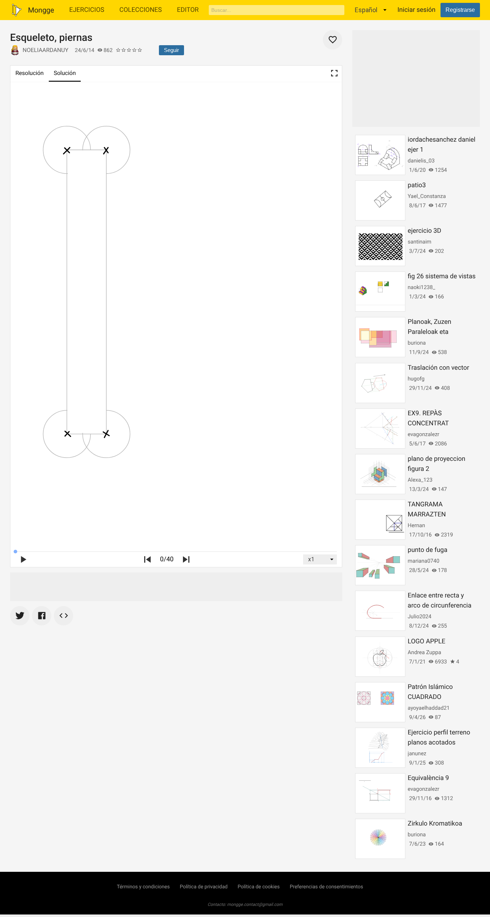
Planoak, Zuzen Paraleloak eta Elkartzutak (429, 332)
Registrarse (460, 10)
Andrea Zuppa (424, 652)
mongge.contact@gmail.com (255, 904)
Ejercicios (86, 10)
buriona (417, 343)
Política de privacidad (203, 887)
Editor (188, 10)
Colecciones (140, 10)
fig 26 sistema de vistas (442, 276)
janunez (417, 753)
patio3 (417, 185)
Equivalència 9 (428, 778)
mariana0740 (423, 561)
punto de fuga (428, 550)
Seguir (171, 50)
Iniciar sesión (416, 10)
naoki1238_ (421, 287)
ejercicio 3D (425, 231)
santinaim (420, 241)
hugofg (416, 378)
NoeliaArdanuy (46, 50)
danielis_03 (421, 160)
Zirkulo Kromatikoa (435, 823)
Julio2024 (420, 616)
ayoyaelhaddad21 (429, 708)
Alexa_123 (420, 480)
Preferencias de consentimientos (326, 887)
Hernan (416, 525)
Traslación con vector (438, 368)
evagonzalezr (423, 434)
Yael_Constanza (427, 196)
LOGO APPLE (427, 641)
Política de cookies (258, 887)
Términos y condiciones (143, 887)
